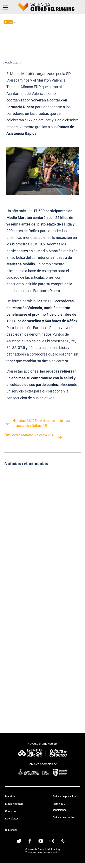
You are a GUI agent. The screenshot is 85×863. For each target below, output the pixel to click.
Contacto (10, 811)
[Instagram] (52, 841)
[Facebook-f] (30, 841)
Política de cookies (63, 817)
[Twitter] (19, 841)
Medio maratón (14, 803)
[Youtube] (41, 841)
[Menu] (5, 7)
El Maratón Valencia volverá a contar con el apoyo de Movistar (42, 594)
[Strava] (63, 841)
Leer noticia (42, 528)
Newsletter (11, 818)
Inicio (8, 22)
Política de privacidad (64, 796)
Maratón (10, 796)
